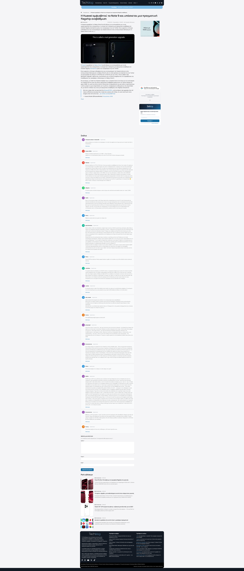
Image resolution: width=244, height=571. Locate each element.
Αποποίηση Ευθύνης (133, 564)
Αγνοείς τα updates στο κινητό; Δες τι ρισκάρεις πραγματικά (111, 520)
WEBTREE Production (94, 566)
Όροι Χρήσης (83, 564)
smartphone (93, 68)
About (89, 566)
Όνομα (82, 456)
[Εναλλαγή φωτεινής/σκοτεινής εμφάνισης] (161, 3)
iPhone (120, 7)
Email (82, 462)
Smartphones (98, 2)
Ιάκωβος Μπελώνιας (130, 22)
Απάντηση (87, 146)
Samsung (126, 7)
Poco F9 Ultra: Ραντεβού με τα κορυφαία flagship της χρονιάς (111, 480)
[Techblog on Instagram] (153, 2)
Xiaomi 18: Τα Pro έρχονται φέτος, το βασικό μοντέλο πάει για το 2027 (114, 506)
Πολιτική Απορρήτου (155, 123)
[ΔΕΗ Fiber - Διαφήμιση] (149, 29)
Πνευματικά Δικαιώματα (125, 564)
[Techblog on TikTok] (159, 2)
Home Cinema (123, 2)
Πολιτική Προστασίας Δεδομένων (92, 564)
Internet (130, 2)
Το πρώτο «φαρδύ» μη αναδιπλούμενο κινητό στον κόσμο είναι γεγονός (114, 493)
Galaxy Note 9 (98, 65)
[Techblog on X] (157, 2)
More (135, 2)
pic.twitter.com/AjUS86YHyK (107, 93)
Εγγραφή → (149, 120)
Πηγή (82, 99)
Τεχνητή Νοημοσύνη (114, 2)
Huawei (84, 65)
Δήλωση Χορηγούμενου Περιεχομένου (113, 564)
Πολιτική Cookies (102, 564)
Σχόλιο (82, 440)
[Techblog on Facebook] (151, 2)
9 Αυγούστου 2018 (108, 96)
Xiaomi (131, 7)
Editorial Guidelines (141, 564)
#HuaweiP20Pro (108, 90)
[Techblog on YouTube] (155, 2)
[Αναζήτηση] (149, 3)
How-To (105, 2)
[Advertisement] (107, 117)
